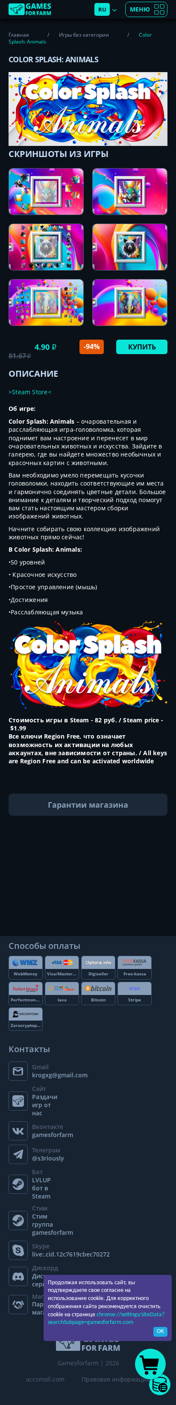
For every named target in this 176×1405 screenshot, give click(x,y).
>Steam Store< (30, 392)
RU (102, 9)
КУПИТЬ (142, 347)
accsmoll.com (45, 1379)
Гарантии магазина (88, 805)
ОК (160, 1331)
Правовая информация (116, 1379)
